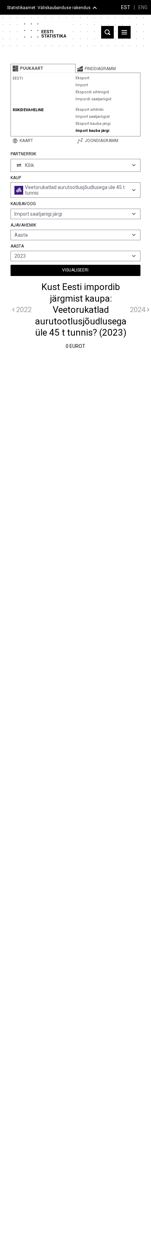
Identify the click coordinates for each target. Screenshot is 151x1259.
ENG (142, 7)
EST (125, 7)
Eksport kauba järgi (93, 123)
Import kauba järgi (92, 130)
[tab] (43, 68)
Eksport (82, 78)
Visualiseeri (75, 270)
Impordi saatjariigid (93, 99)
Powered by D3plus (75, 849)
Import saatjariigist (93, 116)
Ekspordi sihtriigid (92, 92)
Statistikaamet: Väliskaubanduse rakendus (49, 7)
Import (82, 85)
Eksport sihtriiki (90, 109)
